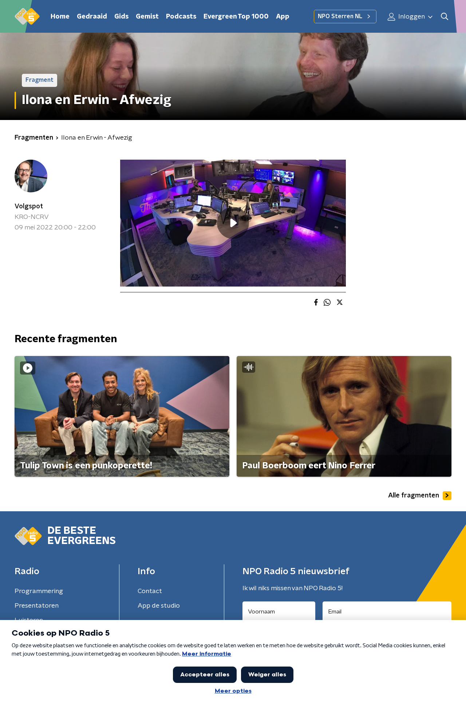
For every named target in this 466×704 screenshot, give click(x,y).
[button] (444, 16)
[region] (233, 223)
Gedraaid (92, 16)
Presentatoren (37, 606)
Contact (150, 591)
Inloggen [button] (410, 16)
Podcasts (181, 16)
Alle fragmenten (413, 495)
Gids (121, 16)
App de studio (159, 606)
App (282, 16)
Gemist (147, 16)
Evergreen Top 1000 (236, 16)
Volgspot (29, 206)
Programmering (39, 591)
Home (60, 16)
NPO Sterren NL (340, 16)
